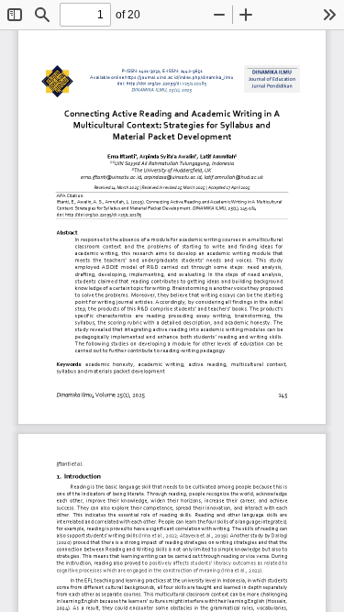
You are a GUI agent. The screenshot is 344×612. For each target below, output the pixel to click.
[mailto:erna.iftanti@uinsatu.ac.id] (111, 178)
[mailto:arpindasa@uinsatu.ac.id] (173, 178)
